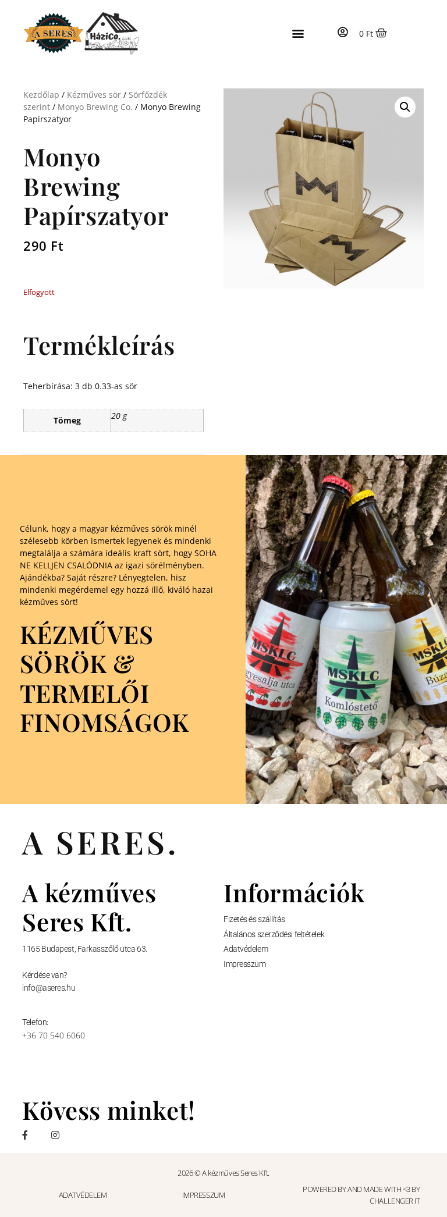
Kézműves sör (94, 94)
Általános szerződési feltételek (274, 934)
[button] (297, 33)
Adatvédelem (246, 948)
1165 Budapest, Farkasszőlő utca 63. (84, 948)
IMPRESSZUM (203, 1195)
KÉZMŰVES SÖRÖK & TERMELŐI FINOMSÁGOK (104, 678)
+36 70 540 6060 (53, 1035)
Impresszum (245, 964)
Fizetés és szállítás (254, 919)
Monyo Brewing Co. (95, 106)
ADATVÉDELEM (83, 1195)
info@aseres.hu (48, 987)
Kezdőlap (41, 94)
